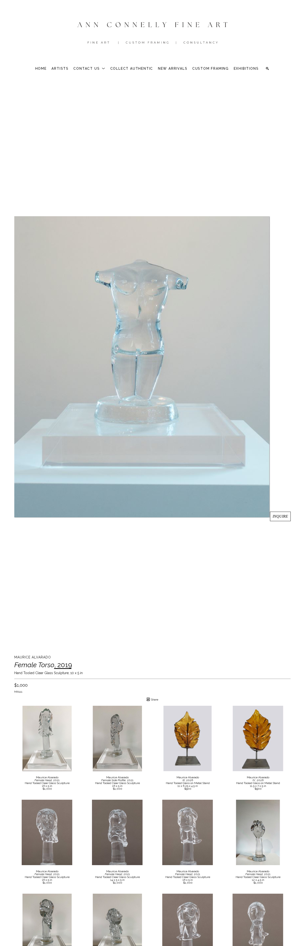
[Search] (267, 68)
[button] (89, 68)
